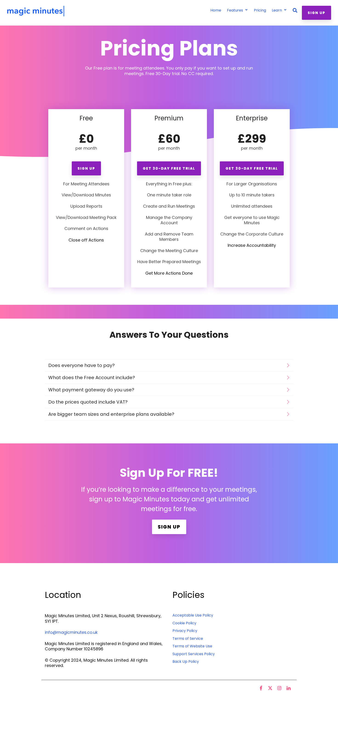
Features (235, 10)
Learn (277, 10)
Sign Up (316, 12)
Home (215, 10)
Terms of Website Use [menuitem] (192, 646)
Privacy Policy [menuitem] (184, 630)
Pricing (260, 10)
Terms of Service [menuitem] (187, 638)
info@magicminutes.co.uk (71, 632)
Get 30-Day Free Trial (169, 168)
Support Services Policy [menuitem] (193, 654)
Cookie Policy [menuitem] (184, 623)
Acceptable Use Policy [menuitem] (192, 615)
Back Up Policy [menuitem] (185, 661)
